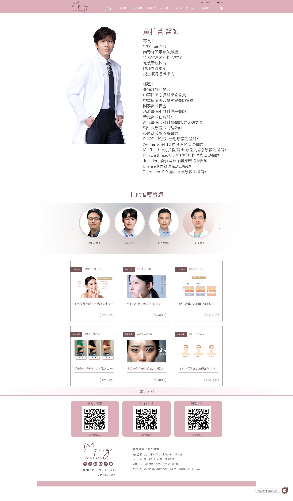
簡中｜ (203, 2)
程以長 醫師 (198, 242)
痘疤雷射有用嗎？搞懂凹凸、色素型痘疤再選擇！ (146, 303)
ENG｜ (214, 2)
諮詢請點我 (95, 434)
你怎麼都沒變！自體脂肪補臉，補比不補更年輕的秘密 (94, 303)
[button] (221, 8)
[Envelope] (101, 464)
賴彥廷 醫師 (129, 242)
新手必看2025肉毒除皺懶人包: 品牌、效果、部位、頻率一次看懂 (198, 303)
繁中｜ (209, 2)
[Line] (95, 464)
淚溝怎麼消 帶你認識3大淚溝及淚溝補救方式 (146, 368)
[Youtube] (111, 464)
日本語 (220, 2)
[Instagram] (90, 464)
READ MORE (107, 315)
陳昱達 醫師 (164, 242)
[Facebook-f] (85, 464)
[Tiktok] (106, 464)
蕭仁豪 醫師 (94, 242)
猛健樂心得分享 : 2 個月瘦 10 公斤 (94, 368)
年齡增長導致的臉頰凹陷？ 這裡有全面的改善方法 (198, 368)
